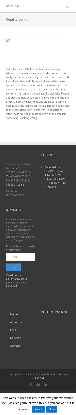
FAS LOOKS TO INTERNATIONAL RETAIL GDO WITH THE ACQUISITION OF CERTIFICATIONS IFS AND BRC (55, 177)
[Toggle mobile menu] (68, 6)
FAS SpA (39, 378)
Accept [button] (38, 409)
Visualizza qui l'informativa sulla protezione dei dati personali (16, 280)
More (52, 409)
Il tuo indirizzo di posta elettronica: (20, 247)
